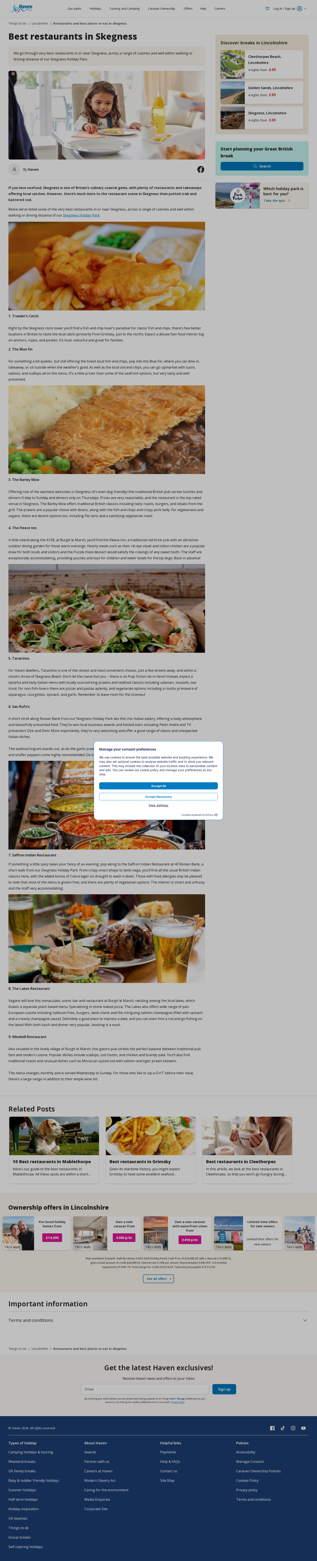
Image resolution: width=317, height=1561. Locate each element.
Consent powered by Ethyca (197, 814)
